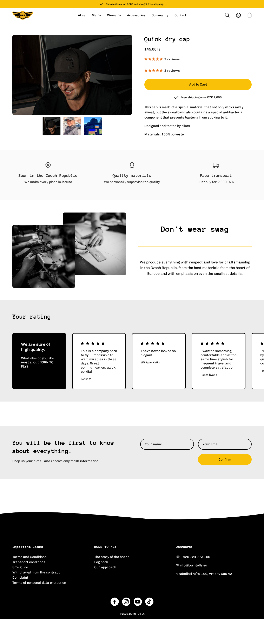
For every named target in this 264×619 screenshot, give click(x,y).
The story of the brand (111, 557)
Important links (27, 547)
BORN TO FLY (105, 547)
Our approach (105, 567)
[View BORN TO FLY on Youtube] (138, 602)
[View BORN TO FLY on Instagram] (126, 602)
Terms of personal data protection (39, 583)
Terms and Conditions (29, 557)
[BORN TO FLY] (22, 15)
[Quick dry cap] (51, 126)
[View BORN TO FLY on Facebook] (115, 602)
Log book (101, 562)
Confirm (224, 460)
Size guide (20, 567)
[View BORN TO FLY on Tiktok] (149, 602)
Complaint (20, 577)
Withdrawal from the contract (36, 572)
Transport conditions (28, 562)
